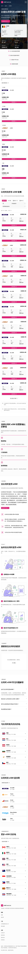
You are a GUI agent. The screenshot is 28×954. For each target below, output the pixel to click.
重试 (15, 662)
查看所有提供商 (5, 782)
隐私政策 (3, 935)
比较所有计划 (4, 21)
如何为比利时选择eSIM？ (7, 689)
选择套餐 (13, 225)
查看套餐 (13, 102)
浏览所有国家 (4, 841)
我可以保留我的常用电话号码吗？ (10, 704)
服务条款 (3, 937)
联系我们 (3, 939)
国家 (6, 5)
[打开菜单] (26, 2)
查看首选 (13, 21)
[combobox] (14, 203)
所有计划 (4, 200)
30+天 (22, 200)
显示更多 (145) (13, 398)
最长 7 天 (16, 200)
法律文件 (3, 932)
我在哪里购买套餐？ (6, 709)
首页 (2, 5)
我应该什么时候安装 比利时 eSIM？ (10, 699)
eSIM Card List (7, 905)
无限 (10, 200)
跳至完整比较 (4, 82)
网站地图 (3, 926)
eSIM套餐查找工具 (5, 923)
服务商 (2, 917)
